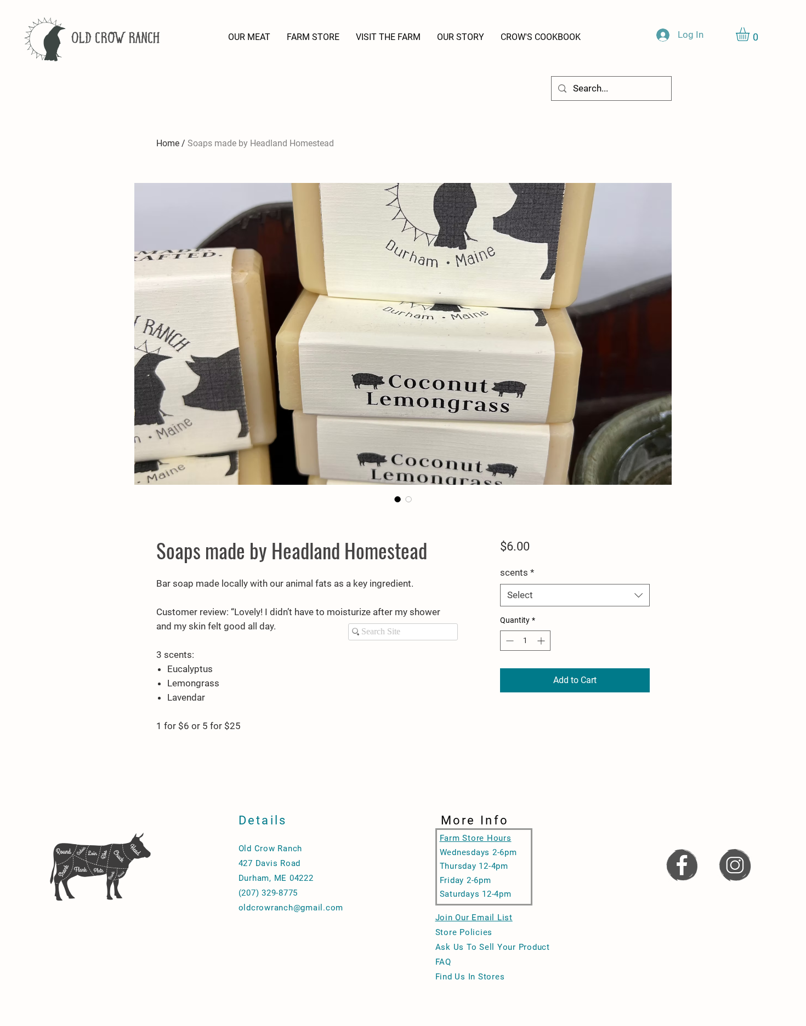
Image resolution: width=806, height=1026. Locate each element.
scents (517, 572)
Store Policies (464, 932)
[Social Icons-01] (681, 864)
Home (167, 143)
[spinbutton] (525, 640)
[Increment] (542, 640)
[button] (750, 34)
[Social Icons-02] (735, 864)
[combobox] (575, 595)
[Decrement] (508, 640)
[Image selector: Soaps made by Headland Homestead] (397, 499)
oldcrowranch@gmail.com (291, 908)
